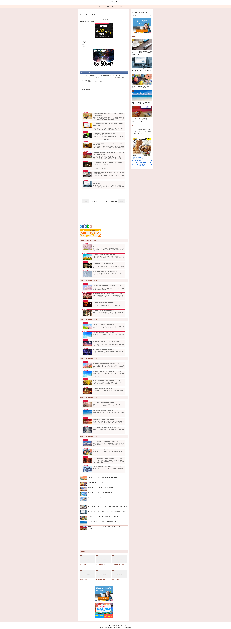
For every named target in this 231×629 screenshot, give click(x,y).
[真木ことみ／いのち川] (86, 226)
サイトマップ (123, 625)
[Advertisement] (104, 100)
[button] (91, 226)
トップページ (107, 625)
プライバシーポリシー (115, 625)
